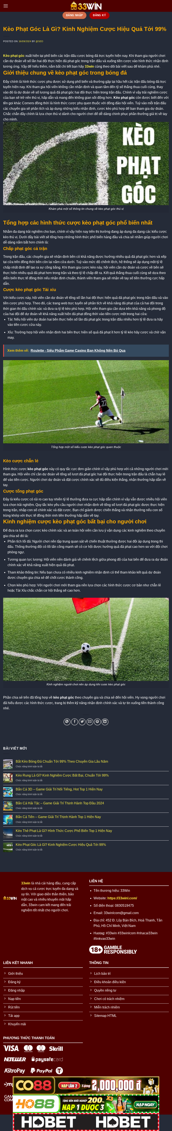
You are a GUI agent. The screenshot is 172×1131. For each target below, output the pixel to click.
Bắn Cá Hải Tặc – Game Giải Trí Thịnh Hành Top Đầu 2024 (60, 803)
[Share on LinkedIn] (105, 721)
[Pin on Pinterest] (97, 721)
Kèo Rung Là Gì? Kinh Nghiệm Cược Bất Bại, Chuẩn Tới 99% (62, 775)
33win (89, 66)
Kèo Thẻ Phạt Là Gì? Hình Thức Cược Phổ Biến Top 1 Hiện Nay (64, 831)
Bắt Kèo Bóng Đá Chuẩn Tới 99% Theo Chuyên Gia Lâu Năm (62, 761)
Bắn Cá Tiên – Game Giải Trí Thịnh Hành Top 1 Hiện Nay (58, 817)
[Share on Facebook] (74, 721)
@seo (39, 41)
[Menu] (5, 6)
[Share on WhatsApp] (67, 721)
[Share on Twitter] (82, 721)
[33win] (86, 6)
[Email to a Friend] (89, 721)
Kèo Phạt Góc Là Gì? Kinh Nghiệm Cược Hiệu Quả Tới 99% (61, 844)
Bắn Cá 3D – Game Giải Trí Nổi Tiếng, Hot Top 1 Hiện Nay (59, 789)
